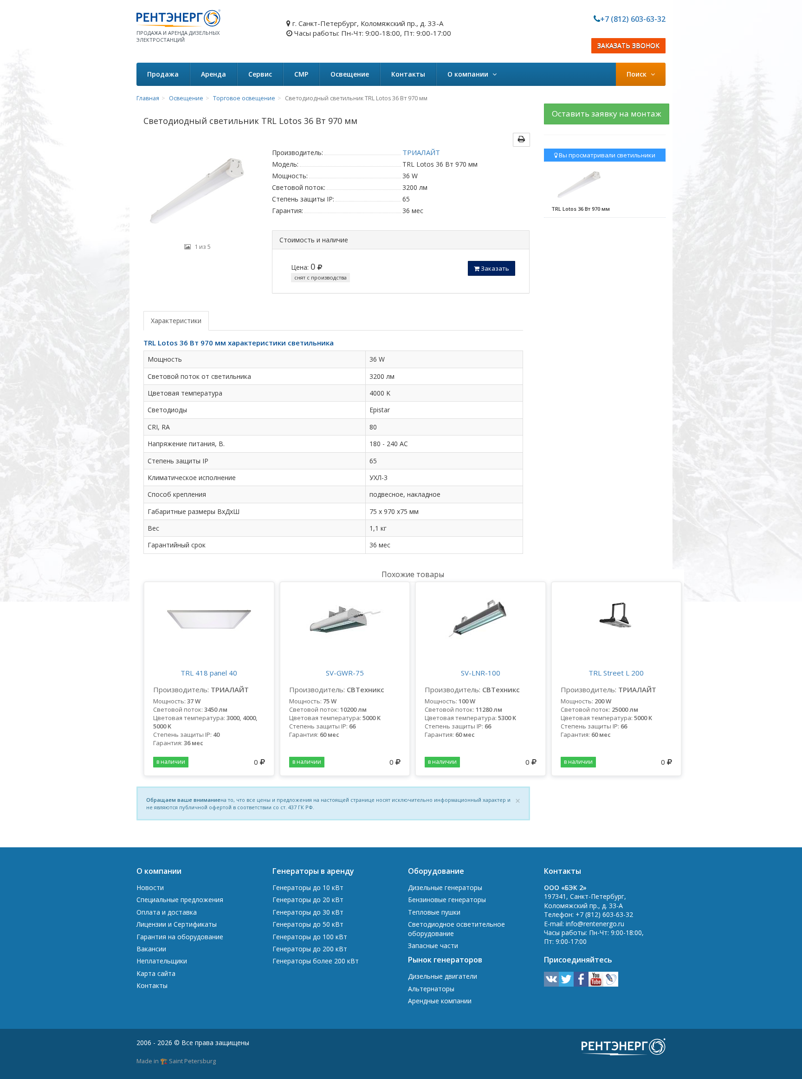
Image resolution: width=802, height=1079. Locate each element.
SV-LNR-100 (480, 672)
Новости (150, 887)
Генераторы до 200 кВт (309, 948)
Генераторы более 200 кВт (315, 960)
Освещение (349, 74)
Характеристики (176, 320)
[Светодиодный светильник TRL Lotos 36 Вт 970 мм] (197, 192)
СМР (301, 74)
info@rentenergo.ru (595, 923)
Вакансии (151, 948)
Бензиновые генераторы (447, 899)
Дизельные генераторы (445, 887)
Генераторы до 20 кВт (307, 899)
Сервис (260, 74)
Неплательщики (161, 960)
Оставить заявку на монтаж (606, 113)
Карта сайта (155, 973)
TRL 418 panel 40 (209, 672)
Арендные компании (440, 1000)
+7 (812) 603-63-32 (633, 19)
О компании (468, 74)
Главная (147, 98)
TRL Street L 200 (616, 672)
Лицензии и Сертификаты (176, 924)
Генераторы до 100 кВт (309, 936)
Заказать (494, 268)
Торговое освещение (244, 98)
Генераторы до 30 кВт (307, 912)
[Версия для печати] (521, 140)
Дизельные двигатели (442, 976)
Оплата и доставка (166, 912)
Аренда (213, 74)
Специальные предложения (179, 899)
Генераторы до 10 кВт (307, 887)
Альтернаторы (431, 988)
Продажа (163, 74)
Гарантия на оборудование (179, 936)
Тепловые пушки (434, 912)
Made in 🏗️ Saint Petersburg (176, 1061)
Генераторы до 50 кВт (307, 924)
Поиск (637, 74)
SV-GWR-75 (345, 672)
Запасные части (433, 945)
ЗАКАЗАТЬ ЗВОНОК (628, 45)
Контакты (408, 74)
